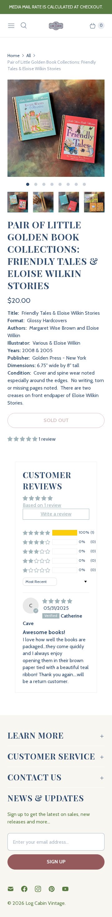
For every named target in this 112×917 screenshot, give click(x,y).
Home (13, 55)
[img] (57, 601)
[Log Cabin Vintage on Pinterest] (55, 889)
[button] (23, 439)
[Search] (23, 25)
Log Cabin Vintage (45, 903)
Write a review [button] (56, 514)
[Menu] (11, 25)
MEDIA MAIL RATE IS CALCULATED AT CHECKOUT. (56, 7)
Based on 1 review (42, 505)
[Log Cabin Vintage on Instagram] (42, 889)
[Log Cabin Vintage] (56, 25)
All (28, 55)
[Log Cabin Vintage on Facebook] (28, 889)
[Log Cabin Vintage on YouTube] (69, 889)
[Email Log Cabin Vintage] (14, 889)
